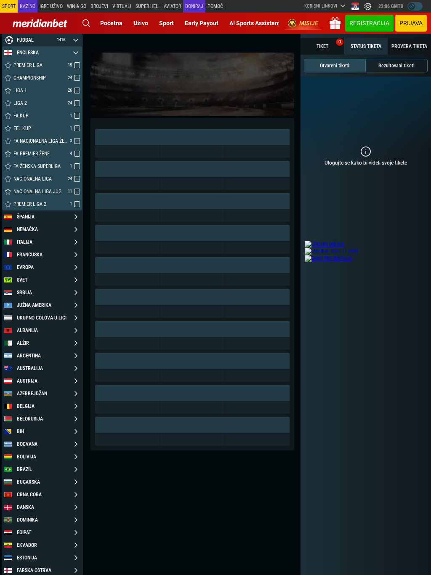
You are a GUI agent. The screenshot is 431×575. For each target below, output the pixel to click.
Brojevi (99, 6)
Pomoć (215, 6)
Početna (111, 23)
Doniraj (194, 6)
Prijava (411, 23)
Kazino (27, 6)
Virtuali (121, 6)
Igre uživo (51, 6)
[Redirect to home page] (40, 23)
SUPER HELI (148, 6)
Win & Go (76, 6)
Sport (166, 23)
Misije (308, 23)
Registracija (369, 23)
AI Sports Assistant (254, 23)
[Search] (86, 23)
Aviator (172, 6)
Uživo (140, 23)
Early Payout (201, 23)
